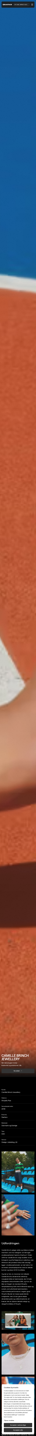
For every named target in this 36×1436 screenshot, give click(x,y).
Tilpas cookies (9, 1420)
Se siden (17, 1071)
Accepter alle (18, 1430)
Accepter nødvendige (18, 1425)
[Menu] (32, 4)
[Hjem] (12, 4)
